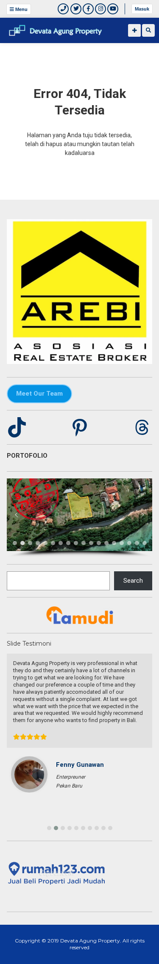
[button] (16, 514)
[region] (79, 517)
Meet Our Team (39, 393)
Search (133, 580)
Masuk (142, 8)
